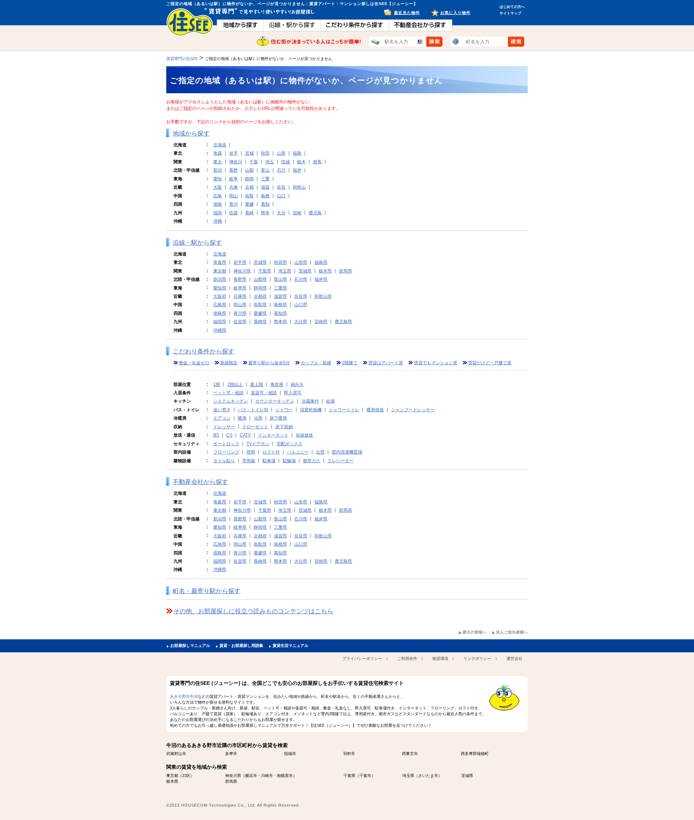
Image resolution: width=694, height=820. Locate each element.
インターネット (273, 435)
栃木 (301, 161)
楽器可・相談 (264, 392)
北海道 (219, 144)
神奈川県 (242, 271)
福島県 (320, 262)
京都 (249, 187)
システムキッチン (230, 401)
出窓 (320, 452)
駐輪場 (289, 460)
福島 (297, 153)
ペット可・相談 (228, 392)
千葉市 (365, 775)
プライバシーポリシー (362, 658)
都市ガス (311, 460)
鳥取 (249, 195)
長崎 (249, 212)
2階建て (349, 362)
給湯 (330, 401)
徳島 (217, 204)
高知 (265, 204)
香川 (233, 204)
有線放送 (304, 435)
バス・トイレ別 (253, 409)
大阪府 (219, 296)
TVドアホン (258, 443)
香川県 (240, 313)
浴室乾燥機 (311, 409)
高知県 (280, 313)
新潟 (217, 170)
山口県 (300, 304)
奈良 (281, 187)
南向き (297, 384)
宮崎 (297, 212)
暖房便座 (375, 409)
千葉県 (264, 271)
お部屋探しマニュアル (190, 645)
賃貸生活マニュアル (290, 645)
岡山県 (240, 304)
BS (216, 435)
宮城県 (260, 262)
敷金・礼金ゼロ (194, 362)
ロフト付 (271, 452)
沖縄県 (219, 330)
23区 (186, 775)
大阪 (217, 187)
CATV (245, 435)
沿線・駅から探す (197, 242)
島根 (265, 195)
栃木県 (325, 271)
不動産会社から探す (200, 481)
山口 (281, 195)
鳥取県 (260, 304)
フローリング (226, 452)
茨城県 (305, 271)
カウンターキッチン (274, 401)
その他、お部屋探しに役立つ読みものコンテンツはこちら (253, 611)
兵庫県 (240, 296)
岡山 (233, 195)
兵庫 (233, 187)
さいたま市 (428, 775)
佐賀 (233, 212)
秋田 (265, 153)
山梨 (249, 170)
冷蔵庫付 (310, 401)
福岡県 (219, 321)
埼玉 (269, 161)
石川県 (300, 279)
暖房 (242, 418)
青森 (217, 153)
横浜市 (251, 775)
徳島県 (219, 313)
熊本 (265, 212)
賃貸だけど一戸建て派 (489, 362)
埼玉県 (284, 271)
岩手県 (240, 262)
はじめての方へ (512, 7)
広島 (217, 195)
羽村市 (349, 753)
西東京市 (410, 753)
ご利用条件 (407, 658)
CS (229, 435)
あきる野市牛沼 (184, 696)
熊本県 (280, 321)
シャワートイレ (344, 409)
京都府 (260, 296)
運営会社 (514, 658)
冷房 (258, 418)
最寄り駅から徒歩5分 (269, 362)
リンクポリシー (477, 658)
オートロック (226, 443)
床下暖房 (278, 418)
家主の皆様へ (475, 632)
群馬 (317, 161)
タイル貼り (224, 460)
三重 (265, 178)
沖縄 (217, 221)
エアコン (222, 418)
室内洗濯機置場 (347, 452)
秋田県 (280, 262)
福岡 (217, 212)
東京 (217, 161)
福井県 (320, 279)
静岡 (249, 178)
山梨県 (260, 279)
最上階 (256, 384)
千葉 (253, 161)
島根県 (280, 304)
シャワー (284, 409)
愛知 (217, 178)
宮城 (249, 153)
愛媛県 (260, 313)
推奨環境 (440, 658)
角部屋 (276, 384)
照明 (251, 452)
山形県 (300, 262)
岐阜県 (240, 288)
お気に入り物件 (455, 12)
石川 (281, 170)
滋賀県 (280, 296)
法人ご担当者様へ (512, 632)
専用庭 (248, 460)
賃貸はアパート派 (385, 362)
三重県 (280, 288)
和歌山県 (323, 296)
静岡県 (260, 288)
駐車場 (268, 460)
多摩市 (231, 753)
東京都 (219, 271)
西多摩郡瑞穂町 (475, 753)
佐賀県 (240, 321)
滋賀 (265, 187)
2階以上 (235, 384)
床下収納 (284, 426)
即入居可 (292, 392)
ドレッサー (224, 426)
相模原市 (285, 775)
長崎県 (260, 321)
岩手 (233, 153)
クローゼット (255, 426)
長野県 (240, 279)
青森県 (219, 262)
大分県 (300, 321)
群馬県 (345, 271)
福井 (297, 170)
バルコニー (298, 452)
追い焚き (222, 409)
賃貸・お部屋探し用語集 (241, 645)
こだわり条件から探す (203, 351)
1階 (216, 384)
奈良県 (300, 296)
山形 (281, 153)
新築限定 (228, 362)
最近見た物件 (407, 12)
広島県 (219, 304)
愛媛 (249, 204)
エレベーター (340, 460)
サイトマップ (510, 13)
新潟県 (219, 279)
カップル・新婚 (316, 362)
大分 (281, 212)
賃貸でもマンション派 (435, 362)
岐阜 (233, 178)
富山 (265, 170)
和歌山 (299, 187)
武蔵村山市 (176, 753)
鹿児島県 (343, 321)
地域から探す (191, 133)
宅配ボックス (290, 443)
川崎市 (267, 775)
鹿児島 (315, 212)
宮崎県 (320, 321)
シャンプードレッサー (412, 409)
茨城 (285, 161)
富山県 (280, 279)
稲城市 (290, 753)
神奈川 (235, 161)
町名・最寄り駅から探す (206, 591)
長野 (233, 170)
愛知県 (219, 288)
